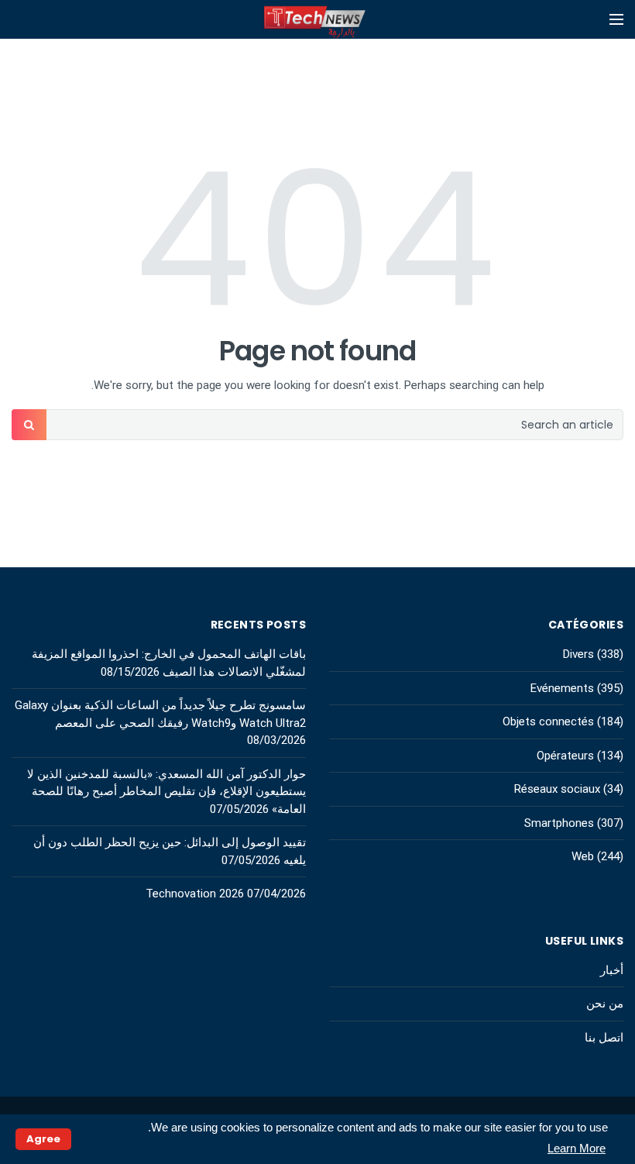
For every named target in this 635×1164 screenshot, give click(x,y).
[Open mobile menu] (616, 19)
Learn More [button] (576, 1148)
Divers (578, 654)
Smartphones (559, 823)
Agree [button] (43, 1138)
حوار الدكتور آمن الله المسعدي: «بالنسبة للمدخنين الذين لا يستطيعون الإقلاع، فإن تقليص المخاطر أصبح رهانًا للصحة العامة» (166, 791)
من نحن (604, 1004)
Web (583, 856)
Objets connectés (548, 721)
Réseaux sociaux (557, 789)
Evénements (562, 688)
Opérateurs (565, 756)
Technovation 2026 (195, 894)
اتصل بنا (604, 1038)
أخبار (611, 970)
